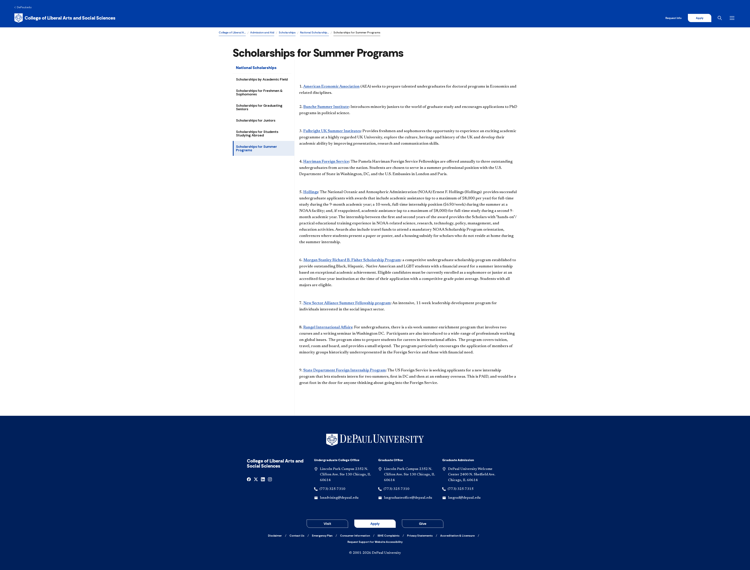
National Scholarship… (314, 32)
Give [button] (422, 523)
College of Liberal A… (232, 32)
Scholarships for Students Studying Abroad (257, 133)
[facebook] (249, 479)
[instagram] (270, 479)
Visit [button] (327, 523)
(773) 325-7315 (460, 489)
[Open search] (720, 18)
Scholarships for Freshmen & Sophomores (259, 92)
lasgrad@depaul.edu (464, 498)
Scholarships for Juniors (255, 120)
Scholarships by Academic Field (262, 79)
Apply (699, 18)
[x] (256, 479)
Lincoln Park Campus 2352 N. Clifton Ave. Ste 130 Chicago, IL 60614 (345, 474)
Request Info (673, 18)
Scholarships (287, 32)
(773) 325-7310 (332, 489)
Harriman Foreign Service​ (326, 162)
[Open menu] (733, 18)
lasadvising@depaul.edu (339, 498)
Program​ (352, 260)
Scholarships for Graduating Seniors (259, 107)
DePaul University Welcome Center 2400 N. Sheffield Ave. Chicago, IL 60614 (471, 474)
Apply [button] (375, 523)
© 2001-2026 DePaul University (375, 553)
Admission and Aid (262, 32)
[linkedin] (263, 479)
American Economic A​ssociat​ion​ (331, 87)
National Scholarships (256, 67)
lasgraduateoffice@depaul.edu (408, 498)
